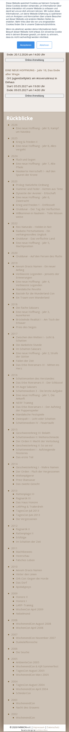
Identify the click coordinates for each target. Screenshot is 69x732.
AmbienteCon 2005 (27, 662)
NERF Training (24, 402)
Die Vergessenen (26, 519)
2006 (14, 648)
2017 (14, 333)
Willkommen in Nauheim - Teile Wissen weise (39, 214)
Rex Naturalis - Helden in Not (33, 227)
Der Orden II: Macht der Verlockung (37, 441)
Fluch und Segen (25, 159)
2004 (14, 681)
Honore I (21, 601)
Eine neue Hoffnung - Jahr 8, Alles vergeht (36, 147)
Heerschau (22, 556)
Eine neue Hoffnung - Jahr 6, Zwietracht (33, 198)
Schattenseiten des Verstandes (35, 378)
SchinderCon (23, 693)
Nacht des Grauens (27, 707)
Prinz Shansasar (25, 480)
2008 (14, 620)
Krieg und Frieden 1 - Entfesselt (35, 205)
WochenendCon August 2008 (33, 623)
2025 (14, 138)
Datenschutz (53, 727)
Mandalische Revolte (28, 289)
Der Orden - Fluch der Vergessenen (37, 471)
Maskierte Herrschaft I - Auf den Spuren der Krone (35, 172)
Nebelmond (23, 613)
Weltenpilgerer (25, 475)
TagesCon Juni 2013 (28, 515)
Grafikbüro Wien (42, 730)
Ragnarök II (23, 529)
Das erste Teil (24, 457)
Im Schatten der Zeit (28, 541)
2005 (14, 658)
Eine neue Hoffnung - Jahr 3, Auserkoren (33, 313)
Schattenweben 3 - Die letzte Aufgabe (39, 391)
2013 (14, 490)
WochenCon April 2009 (29, 609)
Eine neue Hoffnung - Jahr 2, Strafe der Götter (37, 354)
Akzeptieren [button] (25, 44)
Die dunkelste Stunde (29, 345)
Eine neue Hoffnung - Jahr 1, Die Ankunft (35, 396)
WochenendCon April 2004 (32, 689)
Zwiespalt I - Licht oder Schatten (35, 418)
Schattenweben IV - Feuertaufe (35, 422)
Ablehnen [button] (44, 44)
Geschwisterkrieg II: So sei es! (34, 445)
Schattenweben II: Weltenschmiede (37, 437)
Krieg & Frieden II (27, 141)
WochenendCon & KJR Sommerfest (37, 666)
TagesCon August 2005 (30, 670)
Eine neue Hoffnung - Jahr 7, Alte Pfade (35, 165)
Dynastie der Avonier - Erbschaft (36, 193)
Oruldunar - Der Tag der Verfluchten (38, 209)
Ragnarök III (23, 498)
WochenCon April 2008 (29, 627)
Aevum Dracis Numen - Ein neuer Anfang (36, 268)
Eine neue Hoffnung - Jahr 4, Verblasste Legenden (33, 283)
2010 (14, 566)
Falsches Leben (25, 560)
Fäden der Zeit (25, 360)
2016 (14, 375)
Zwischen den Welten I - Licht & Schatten (35, 338)
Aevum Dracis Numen (29, 570)
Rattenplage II (24, 533)
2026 (14, 124)
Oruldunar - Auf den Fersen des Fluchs (39, 256)
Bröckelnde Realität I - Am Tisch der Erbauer (38, 321)
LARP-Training (24, 605)
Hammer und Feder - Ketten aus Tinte (39, 189)
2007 (14, 634)
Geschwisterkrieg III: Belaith (33, 433)
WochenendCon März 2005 (32, 674)
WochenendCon (25, 703)
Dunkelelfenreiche (27, 642)
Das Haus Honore (27, 502)
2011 (14, 548)
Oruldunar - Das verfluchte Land (35, 238)
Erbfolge (21, 537)
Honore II (22, 597)
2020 (14, 253)
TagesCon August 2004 (30, 684)
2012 (14, 525)
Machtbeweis (24, 551)
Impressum (39, 727)
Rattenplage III (25, 494)
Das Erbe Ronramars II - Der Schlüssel (39, 382)
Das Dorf (21, 582)
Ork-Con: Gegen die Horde (32, 578)
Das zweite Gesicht (28, 484)
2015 (14, 429)
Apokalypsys (23, 587)
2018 (14, 304)
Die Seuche (22, 652)
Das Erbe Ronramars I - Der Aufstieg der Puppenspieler (38, 408)
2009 (14, 593)
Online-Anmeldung (34, 60)
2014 (14, 464)
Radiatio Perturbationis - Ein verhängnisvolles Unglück (33, 232)
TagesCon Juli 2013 (27, 510)
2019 (14, 263)
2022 (14, 223)
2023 (14, 181)
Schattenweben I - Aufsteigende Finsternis (35, 451)
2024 (14, 156)
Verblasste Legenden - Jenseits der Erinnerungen (37, 275)
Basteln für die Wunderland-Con (35, 293)
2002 (14, 714)
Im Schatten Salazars (28, 349)
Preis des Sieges (26, 327)
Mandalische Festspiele (30, 414)
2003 (14, 700)
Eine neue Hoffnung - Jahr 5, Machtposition (33, 244)
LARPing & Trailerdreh (29, 506)
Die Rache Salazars (27, 307)
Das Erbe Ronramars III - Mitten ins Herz (37, 366)
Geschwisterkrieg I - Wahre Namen (37, 467)
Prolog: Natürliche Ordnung (32, 185)
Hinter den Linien (26, 574)
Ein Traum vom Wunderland (32, 297)
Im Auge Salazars (26, 386)
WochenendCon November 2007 (36, 638)
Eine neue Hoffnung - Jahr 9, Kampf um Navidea (37, 129)
